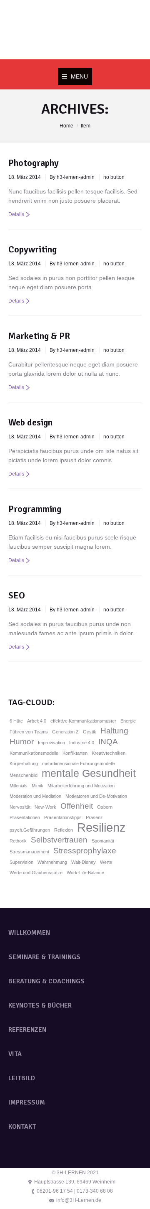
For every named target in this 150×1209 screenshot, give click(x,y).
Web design (30, 422)
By (72, 177)
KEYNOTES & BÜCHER (40, 1005)
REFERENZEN (27, 1030)
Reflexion (63, 829)
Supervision (21, 862)
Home (66, 126)
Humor (22, 741)
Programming (34, 508)
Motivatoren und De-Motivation (96, 796)
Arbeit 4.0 (36, 720)
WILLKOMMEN (29, 933)
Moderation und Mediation (35, 796)
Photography (33, 162)
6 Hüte (16, 720)
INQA (108, 741)
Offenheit (76, 806)
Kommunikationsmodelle (34, 753)
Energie (128, 720)
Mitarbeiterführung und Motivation (81, 785)
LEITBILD (21, 1078)
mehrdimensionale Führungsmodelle (78, 763)
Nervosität (20, 806)
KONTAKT (22, 1126)
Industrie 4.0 (81, 742)
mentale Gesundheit (89, 773)
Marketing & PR (39, 335)
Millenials (19, 785)
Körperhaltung (24, 763)
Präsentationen (25, 817)
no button (114, 177)
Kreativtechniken (108, 753)
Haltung (114, 730)
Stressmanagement (29, 851)
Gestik (89, 731)
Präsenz (94, 817)
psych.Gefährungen (30, 829)
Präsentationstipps (63, 817)
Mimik (37, 785)
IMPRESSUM (26, 1102)
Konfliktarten (75, 753)
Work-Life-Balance (85, 872)
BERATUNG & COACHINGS (46, 981)
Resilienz (101, 827)
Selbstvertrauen (59, 839)
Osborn (104, 806)
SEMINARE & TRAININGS (44, 957)
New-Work (45, 806)
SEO (16, 595)
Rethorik (18, 840)
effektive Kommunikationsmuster (83, 720)
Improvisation (51, 742)
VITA (15, 1054)
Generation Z (65, 731)
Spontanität (103, 840)
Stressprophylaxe (84, 850)
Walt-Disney (83, 862)
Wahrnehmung (52, 862)
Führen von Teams (29, 731)
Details (16, 214)
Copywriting (32, 249)
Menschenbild (24, 775)
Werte (106, 862)
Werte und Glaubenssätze (36, 872)
